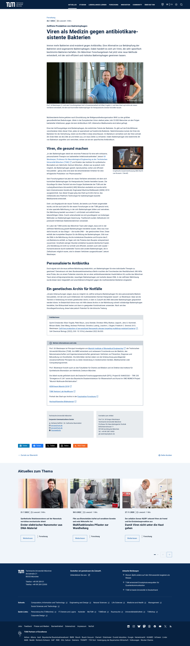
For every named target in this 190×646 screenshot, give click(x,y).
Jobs (20, 626)
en (171, 4)
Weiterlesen (28, 538)
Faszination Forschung (86, 396)
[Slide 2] (157, 554)
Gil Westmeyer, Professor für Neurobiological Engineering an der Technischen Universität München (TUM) (77, 159)
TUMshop (151, 612)
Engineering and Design (79, 603)
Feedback (28, 626)
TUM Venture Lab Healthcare (61, 391)
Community (137, 5)
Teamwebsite (56, 430)
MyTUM (90, 612)
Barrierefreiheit (57, 626)
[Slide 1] (155, 554)
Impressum (81, 626)
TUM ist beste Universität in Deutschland (141, 590)
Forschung (113, 5)
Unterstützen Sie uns (78, 575)
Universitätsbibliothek (134, 612)
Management (153, 603)
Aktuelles (72, 5)
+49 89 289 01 (38, 582)
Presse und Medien (41, 626)
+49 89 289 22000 (40, 584)
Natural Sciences (100, 603)
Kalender (81, 612)
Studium (82, 5)
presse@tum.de (57, 425)
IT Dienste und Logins (67, 612)
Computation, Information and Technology (48, 603)
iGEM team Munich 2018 (59, 386)
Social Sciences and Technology (44, 606)
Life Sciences (117, 603)
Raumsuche (116, 612)
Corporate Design (38, 616)
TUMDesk (102, 612)
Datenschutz (70, 626)
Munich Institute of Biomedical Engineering (105, 348)
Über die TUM (150, 5)
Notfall (91, 626)
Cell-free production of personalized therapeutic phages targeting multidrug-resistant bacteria (97, 328)
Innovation (125, 5)
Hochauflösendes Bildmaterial (61, 402)
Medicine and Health (135, 603)
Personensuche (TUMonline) (42, 612)
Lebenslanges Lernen (97, 5)
